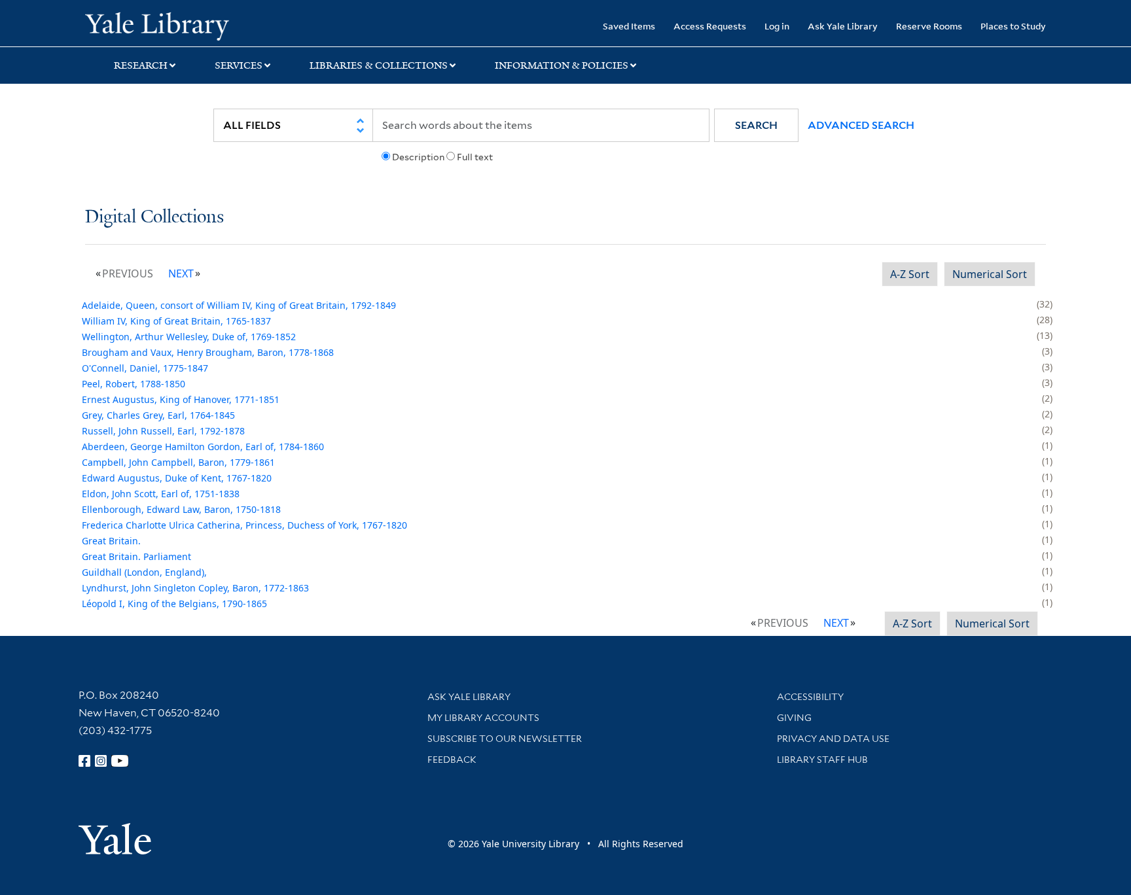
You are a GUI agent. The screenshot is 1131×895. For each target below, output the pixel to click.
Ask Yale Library (843, 26)
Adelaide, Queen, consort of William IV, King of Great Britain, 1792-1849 (239, 305)
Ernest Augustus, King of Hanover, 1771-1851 (180, 399)
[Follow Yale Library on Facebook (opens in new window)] (84, 761)
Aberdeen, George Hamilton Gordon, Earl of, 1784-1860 (203, 446)
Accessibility (810, 697)
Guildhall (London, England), (144, 572)
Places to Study (1013, 26)
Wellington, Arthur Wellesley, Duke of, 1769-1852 (189, 336)
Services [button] (238, 65)
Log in (776, 26)
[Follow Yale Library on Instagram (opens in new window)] (101, 761)
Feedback (451, 759)
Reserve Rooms (929, 26)
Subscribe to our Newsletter (504, 738)
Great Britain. (111, 541)
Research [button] (141, 65)
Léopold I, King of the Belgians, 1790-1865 (174, 603)
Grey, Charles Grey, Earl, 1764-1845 (158, 415)
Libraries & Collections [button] (379, 65)
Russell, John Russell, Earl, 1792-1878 (163, 431)
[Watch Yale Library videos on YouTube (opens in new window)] (119, 761)
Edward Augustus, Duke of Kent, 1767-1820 (177, 478)
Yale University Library (157, 25)
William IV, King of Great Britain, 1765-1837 (176, 321)
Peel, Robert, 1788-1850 (133, 383)
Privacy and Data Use (833, 738)
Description (418, 157)
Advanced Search (861, 125)
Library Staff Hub (822, 759)
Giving (794, 717)
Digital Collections (154, 217)
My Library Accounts (483, 717)
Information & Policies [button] (561, 65)
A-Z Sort (909, 274)
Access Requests (709, 26)
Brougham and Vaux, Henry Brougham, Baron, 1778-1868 (208, 352)
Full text (475, 157)
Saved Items (629, 26)
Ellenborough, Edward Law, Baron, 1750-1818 (181, 509)
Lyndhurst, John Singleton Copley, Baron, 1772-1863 (195, 588)
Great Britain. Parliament (136, 556)
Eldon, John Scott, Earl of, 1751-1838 (161, 493)
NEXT (181, 273)
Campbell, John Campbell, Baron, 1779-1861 (178, 462)
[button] (756, 125)
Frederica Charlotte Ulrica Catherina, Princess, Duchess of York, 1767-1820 (244, 525)
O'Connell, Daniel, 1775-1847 (145, 368)
